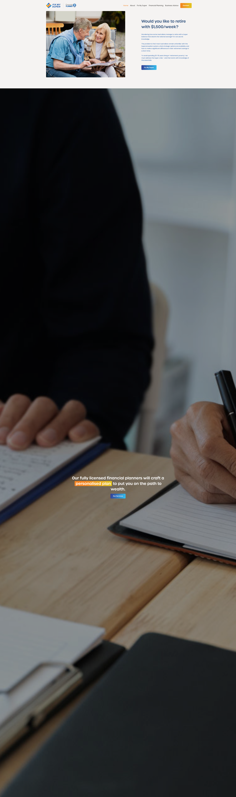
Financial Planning (156, 5)
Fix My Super (142, 5)
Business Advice (171, 5)
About (132, 5)
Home (125, 5)
